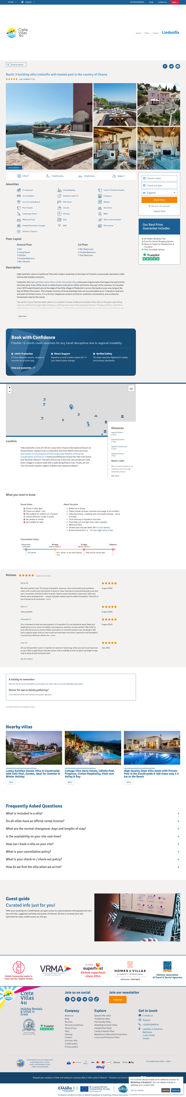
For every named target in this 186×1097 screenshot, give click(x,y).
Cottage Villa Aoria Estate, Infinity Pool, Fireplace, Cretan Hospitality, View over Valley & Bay (90, 773)
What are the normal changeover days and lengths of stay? (46, 829)
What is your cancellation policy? (28, 852)
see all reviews (27, 659)
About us (69, 1015)
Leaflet (106, 435)
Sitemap (68, 1034)
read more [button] (22, 316)
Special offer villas (102, 1015)
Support (146, 1020)
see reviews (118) (27, 79)
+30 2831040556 (137, 2)
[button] (62, 419)
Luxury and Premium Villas (106, 1037)
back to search (17, 64)
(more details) (104, 527)
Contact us (148, 1015)
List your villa (71, 1040)
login (174, 2)
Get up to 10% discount (160, 206)
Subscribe (117, 999)
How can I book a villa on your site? (29, 844)
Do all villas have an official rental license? (35, 821)
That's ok (176, 1090)
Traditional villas (102, 1018)
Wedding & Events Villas (105, 1025)
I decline (165, 1090)
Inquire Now (159, 211)
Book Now (159, 199)
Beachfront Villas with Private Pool (110, 1034)
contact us (162, 2)
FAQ (67, 1031)
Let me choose (137, 1090)
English (28, 2)
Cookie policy (71, 1043)
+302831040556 (151, 1024)
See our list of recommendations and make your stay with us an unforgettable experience (46, 684)
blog (151, 2)
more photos (14, 167)
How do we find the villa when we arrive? (33, 867)
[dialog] (156, 1085)
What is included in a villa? (24, 813)
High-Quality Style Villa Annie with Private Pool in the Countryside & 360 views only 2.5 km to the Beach (151, 773)
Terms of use (70, 1028)
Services (68, 1021)
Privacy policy (71, 1046)
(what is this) (107, 530)
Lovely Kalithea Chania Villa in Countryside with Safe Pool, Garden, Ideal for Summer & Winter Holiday (33, 773)
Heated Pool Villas (103, 1028)
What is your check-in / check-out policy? (34, 859)
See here (115, 475)
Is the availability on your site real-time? (33, 836)
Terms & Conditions (74, 1025)
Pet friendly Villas (102, 1021)
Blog (67, 1018)
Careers (68, 1037)
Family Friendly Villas (104, 1031)
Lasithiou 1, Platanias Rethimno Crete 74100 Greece (153, 1034)
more (48, 599)
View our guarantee (21, 367)
